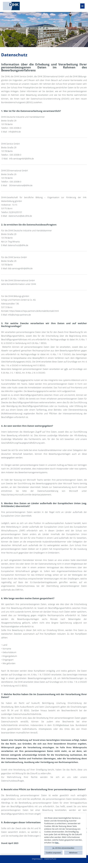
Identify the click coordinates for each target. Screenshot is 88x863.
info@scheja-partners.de (19, 314)
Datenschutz (50, 858)
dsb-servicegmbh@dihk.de (20, 268)
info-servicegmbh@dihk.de (21, 158)
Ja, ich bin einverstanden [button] (63, 848)
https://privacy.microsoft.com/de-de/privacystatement (26, 494)
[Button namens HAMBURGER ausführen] (82, 6)
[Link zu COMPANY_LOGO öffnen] (11, 6)
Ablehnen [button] (73, 852)
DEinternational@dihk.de (20, 185)
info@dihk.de (14, 131)
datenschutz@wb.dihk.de (20, 215)
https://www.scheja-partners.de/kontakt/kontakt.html (34, 311)
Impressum (37, 858)
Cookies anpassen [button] (53, 852)
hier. (57, 842)
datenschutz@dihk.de (18, 245)
